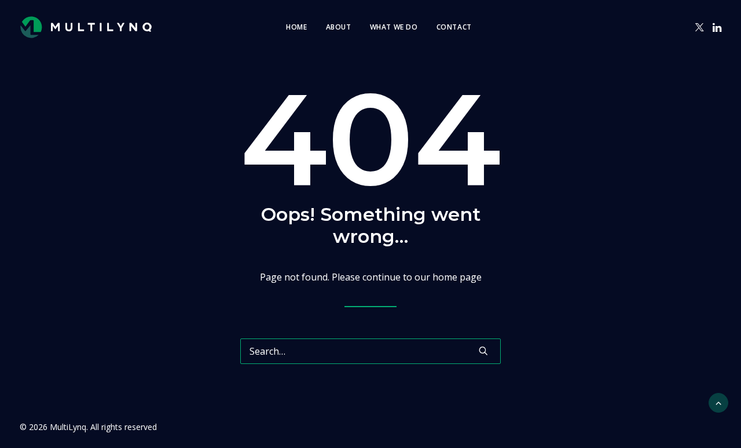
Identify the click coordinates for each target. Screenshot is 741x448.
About (338, 27)
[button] (699, 27)
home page (457, 277)
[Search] (370, 351)
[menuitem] (296, 27)
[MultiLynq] (86, 27)
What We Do (394, 27)
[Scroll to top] (718, 401)
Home (296, 27)
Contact (454, 27)
